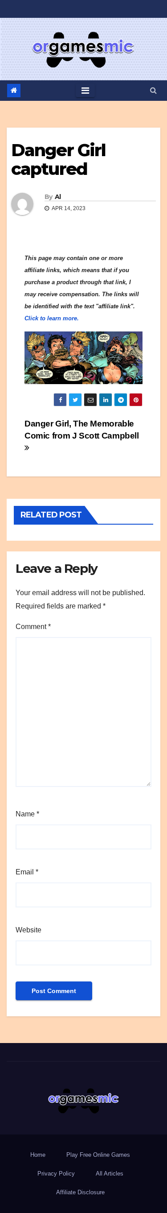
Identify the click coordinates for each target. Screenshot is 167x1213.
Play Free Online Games (98, 1154)
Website (28, 930)
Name (27, 814)
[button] (153, 90)
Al (58, 197)
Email (27, 872)
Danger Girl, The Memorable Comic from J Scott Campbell (81, 429)
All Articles (109, 1173)
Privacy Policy (56, 1173)
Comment (33, 626)
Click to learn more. (51, 318)
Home (37, 1154)
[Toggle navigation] (85, 90)
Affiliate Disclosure (80, 1192)
